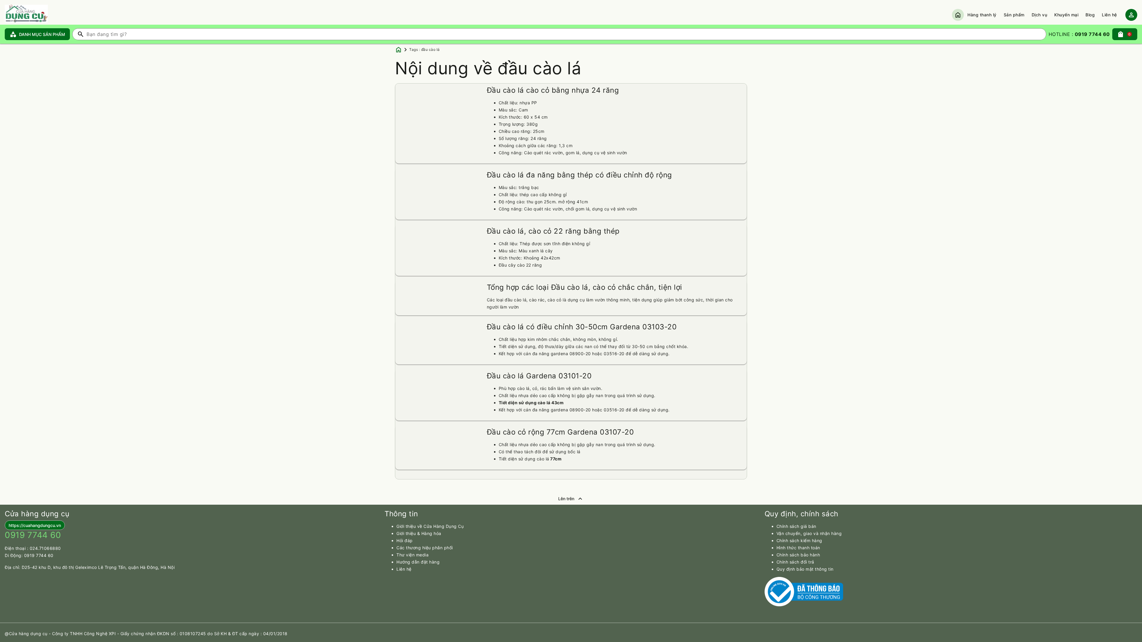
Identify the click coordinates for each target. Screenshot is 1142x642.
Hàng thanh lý (982, 14)
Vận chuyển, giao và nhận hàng (809, 533)
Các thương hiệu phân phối (424, 547)
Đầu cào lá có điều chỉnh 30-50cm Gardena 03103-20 (582, 326)
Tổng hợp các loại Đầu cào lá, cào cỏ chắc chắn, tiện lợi (584, 287)
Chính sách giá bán (796, 526)
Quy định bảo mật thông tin (805, 569)
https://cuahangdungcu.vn (35, 525)
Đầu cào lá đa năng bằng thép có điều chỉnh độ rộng (579, 175)
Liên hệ (1109, 14)
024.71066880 (45, 548)
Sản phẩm (1014, 14)
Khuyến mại (1066, 14)
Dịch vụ (1039, 14)
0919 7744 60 (39, 555)
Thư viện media (412, 554)
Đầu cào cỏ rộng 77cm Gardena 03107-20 (560, 432)
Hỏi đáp (404, 540)
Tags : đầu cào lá (424, 49)
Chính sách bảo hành (798, 554)
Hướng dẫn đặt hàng (418, 561)
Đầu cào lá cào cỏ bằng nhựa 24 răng (553, 90)
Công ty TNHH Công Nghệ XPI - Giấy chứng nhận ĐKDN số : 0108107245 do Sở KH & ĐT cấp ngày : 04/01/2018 (170, 633)
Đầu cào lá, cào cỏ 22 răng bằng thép (553, 231)
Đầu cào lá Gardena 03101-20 (539, 376)
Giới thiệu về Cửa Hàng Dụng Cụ (430, 526)
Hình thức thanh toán (798, 547)
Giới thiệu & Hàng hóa (418, 533)
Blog (1090, 14)
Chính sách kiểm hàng (799, 540)
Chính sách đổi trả (795, 561)
